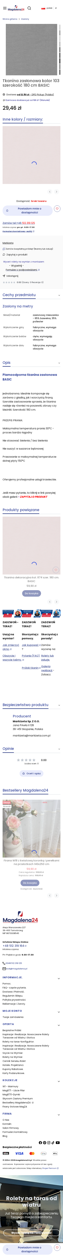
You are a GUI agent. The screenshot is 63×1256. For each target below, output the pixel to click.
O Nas (6, 1120)
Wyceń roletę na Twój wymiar (31, 1233)
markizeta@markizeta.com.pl (31, 735)
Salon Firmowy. (11, 1128)
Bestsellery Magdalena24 (17, 1102)
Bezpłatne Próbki (12, 1030)
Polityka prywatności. (14, 999)
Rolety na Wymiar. (13, 1057)
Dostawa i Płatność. (14, 991)
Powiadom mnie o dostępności (29, 210)
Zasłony (25, 19)
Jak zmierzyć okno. (11, 647)
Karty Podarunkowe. (14, 1073)
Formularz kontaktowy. (15, 1132)
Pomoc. (7, 983)
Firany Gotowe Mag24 (15, 1106)
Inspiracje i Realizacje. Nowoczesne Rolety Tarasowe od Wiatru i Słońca (26, 1036)
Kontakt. (7, 1124)
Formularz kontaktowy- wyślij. (17, 231)
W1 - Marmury (10, 1086)
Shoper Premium (49, 1168)
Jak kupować (30, 645)
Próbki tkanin (30, 668)
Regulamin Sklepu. (13, 995)
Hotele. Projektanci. (13, 1065)
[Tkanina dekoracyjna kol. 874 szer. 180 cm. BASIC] (31, 155)
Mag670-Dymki (11, 1094)
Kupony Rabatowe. (13, 1069)
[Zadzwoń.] (12, 614)
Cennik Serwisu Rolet (14, 1061)
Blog (5, 1136)
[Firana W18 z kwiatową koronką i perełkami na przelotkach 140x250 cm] (31, 829)
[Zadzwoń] (50, 614)
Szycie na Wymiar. (13, 1053)
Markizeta (8, 243)
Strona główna (10, 19)
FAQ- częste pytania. (14, 987)
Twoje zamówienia (13, 1017)
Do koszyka (31, 593)
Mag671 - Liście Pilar (14, 1090)
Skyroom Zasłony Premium (18, 1098)
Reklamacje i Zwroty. (14, 1003)
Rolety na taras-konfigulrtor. (18, 1041)
